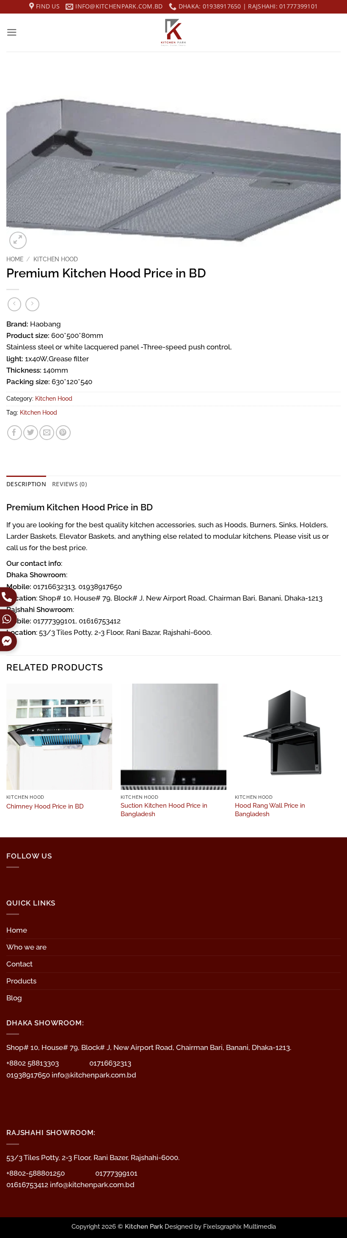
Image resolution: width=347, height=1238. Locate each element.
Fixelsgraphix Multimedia (239, 1226)
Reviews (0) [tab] (69, 484)
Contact (19, 964)
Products (21, 981)
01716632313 (110, 1063)
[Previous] (6, 759)
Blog (14, 998)
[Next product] (15, 304)
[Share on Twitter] (30, 432)
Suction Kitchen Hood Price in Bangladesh (164, 810)
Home (14, 259)
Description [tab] (26, 484)
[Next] (340, 759)
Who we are (26, 947)
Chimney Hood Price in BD (45, 806)
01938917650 (29, 1075)
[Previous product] (32, 304)
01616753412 (28, 1184)
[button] (11, 32)
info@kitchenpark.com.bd (94, 1075)
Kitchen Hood (55, 259)
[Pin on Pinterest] (63, 432)
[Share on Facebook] (14, 432)
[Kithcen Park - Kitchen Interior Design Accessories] (173, 33)
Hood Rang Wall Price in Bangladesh (270, 810)
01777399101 (116, 1173)
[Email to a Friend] (46, 432)
